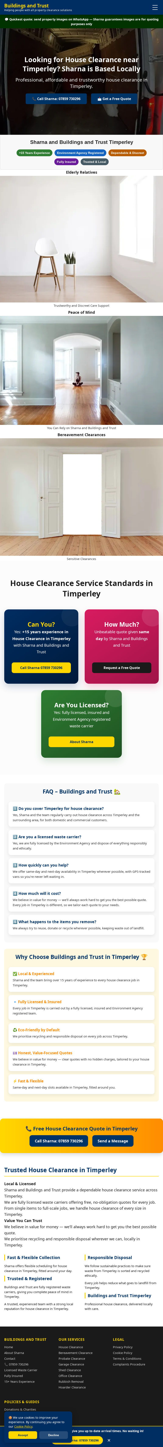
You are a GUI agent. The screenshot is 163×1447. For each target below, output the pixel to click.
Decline (53, 1435)
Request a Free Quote (122, 667)
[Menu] (155, 7)
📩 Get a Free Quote (114, 98)
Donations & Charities (20, 1409)
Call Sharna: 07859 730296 (59, 1140)
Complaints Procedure (129, 1364)
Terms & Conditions (127, 1359)
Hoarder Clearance (72, 1387)
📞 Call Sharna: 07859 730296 (77, 1440)
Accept (23, 1435)
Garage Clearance (71, 1364)
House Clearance (71, 1347)
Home (8, 1347)
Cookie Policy (122, 1353)
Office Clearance (70, 1376)
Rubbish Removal (71, 1382)
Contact (9, 1359)
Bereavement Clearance (76, 1353)
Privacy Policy (122, 1347)
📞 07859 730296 (16, 1364)
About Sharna (81, 741)
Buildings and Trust (38, 7)
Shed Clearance (70, 1370)
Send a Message (113, 1140)
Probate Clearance (72, 1359)
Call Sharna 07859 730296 (41, 667)
